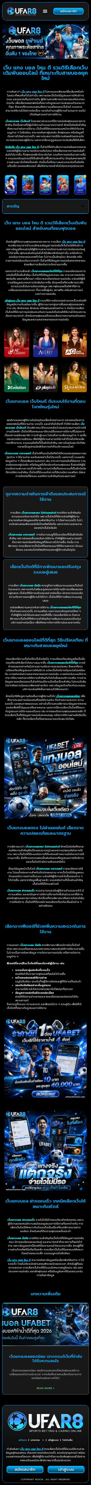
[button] (45, 11)
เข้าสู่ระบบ (53, 1440)
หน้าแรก (22, 1440)
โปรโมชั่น (67, 1440)
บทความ (35, 1440)
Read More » (46, 1388)
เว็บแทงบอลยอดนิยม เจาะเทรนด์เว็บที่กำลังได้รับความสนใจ (45, 1359)
